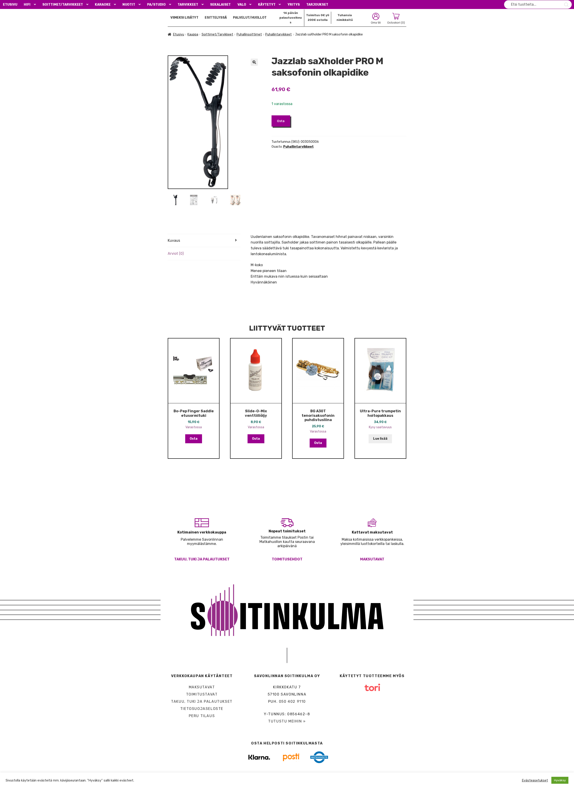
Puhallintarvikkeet (278, 34)
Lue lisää (380, 439)
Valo (241, 5)
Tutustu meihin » (287, 721)
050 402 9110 (292, 701)
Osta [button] (194, 439)
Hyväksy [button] (560, 780)
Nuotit (128, 5)
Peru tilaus (202, 716)
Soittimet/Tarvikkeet (62, 5)
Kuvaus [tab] (174, 240)
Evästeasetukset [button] (535, 780)
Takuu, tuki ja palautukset (202, 559)
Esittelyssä (216, 18)
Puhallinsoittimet (249, 34)
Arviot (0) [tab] (176, 253)
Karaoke (103, 5)
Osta (281, 121)
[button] (254, 62)
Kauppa (192, 34)
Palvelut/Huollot (250, 18)
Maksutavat (372, 559)
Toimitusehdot (287, 559)
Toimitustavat (202, 694)
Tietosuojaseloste (201, 709)
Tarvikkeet (188, 5)
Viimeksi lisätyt (184, 18)
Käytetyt (267, 5)
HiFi (27, 5)
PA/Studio (156, 5)
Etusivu (10, 5)
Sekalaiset (220, 5)
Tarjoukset (317, 5)
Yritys (293, 5)
